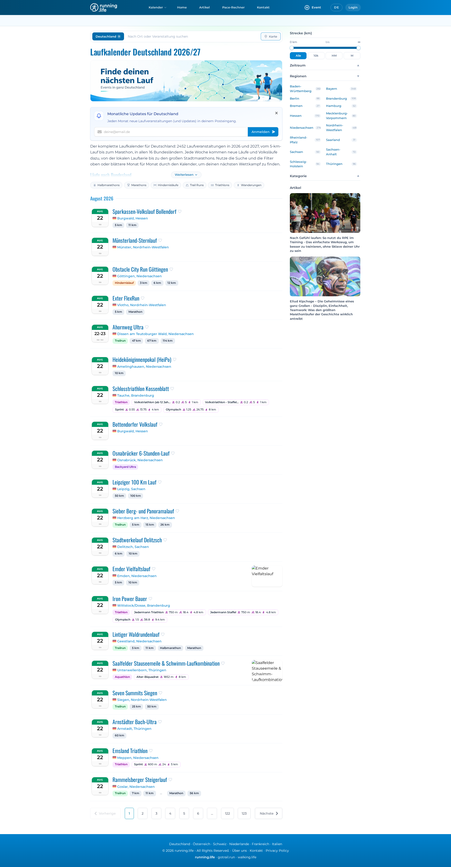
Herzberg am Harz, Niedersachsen (146, 518)
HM (334, 55)
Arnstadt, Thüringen (134, 728)
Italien (277, 844)
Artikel (204, 7)
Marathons (138, 185)
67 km (151, 340)
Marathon (135, 311)
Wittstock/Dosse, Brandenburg (143, 605)
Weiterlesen (184, 174)
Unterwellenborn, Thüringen (141, 670)
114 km (168, 340)
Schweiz (219, 844)
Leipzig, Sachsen (131, 489)
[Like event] (180, 211)
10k (316, 55)
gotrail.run (226, 857)
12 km (171, 283)
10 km (119, 373)
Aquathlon (122, 677)
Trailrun (120, 340)
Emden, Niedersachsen (137, 576)
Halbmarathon (170, 648)
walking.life (247, 857)
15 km (150, 524)
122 (227, 813)
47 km (136, 340)
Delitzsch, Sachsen (133, 547)
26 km (165, 524)
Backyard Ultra (125, 467)
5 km (118, 225)
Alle (298, 55)
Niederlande (239, 844)
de (336, 7)
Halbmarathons (108, 185)
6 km (157, 283)
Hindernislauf (124, 283)
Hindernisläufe (168, 185)
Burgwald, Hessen (132, 218)
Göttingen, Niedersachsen (139, 276)
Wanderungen (251, 185)
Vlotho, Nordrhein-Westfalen (141, 305)
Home (182, 7)
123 (244, 813)
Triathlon (121, 402)
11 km (132, 225)
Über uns (239, 850)
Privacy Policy (277, 850)
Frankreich (260, 844)
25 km (136, 706)
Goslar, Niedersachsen (136, 787)
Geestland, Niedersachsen (139, 641)
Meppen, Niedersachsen (138, 758)
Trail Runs (197, 185)
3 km (143, 283)
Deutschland (179, 844)
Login (353, 7)
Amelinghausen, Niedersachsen (144, 366)
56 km (194, 793)
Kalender (156, 7)
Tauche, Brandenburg (135, 395)
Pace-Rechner (233, 7)
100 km (135, 495)
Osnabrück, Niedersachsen (140, 460)
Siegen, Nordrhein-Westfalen (142, 700)
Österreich (201, 844)
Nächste (267, 813)
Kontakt (263, 7)
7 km (135, 793)
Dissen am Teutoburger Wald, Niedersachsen (155, 334)
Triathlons (222, 185)
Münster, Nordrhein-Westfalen (143, 247)
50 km (119, 495)
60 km (119, 735)
